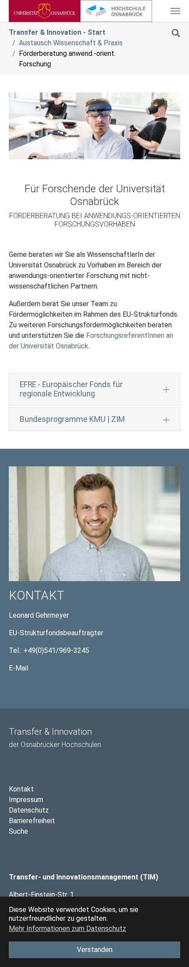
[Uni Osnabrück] (44, 11)
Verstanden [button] (95, 949)
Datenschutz (29, 810)
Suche (18, 831)
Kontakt (21, 789)
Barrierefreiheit (32, 821)
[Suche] (175, 32)
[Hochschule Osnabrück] (116, 11)
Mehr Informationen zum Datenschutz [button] (67, 928)
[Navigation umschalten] (175, 11)
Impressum (26, 799)
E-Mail (18, 668)
